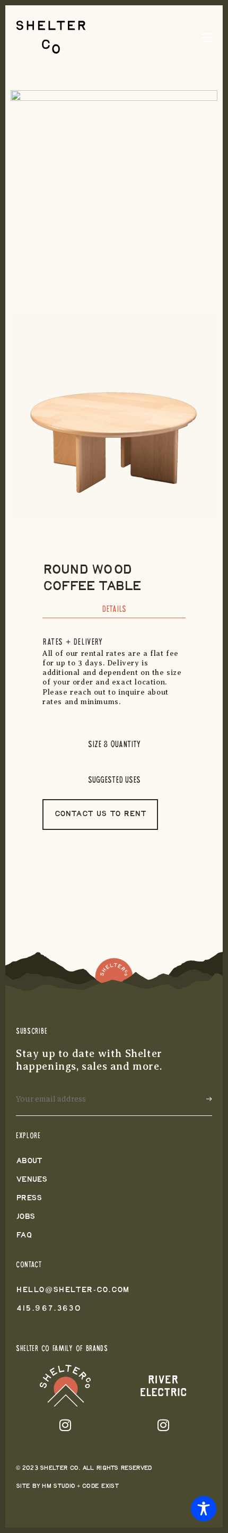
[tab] (114, 612)
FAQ (24, 1235)
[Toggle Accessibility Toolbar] (203, 1508)
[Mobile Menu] (206, 37)
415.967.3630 (48, 1308)
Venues (31, 1179)
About (29, 1161)
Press (29, 1198)
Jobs (25, 1217)
